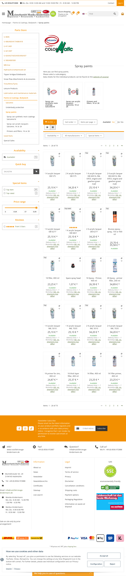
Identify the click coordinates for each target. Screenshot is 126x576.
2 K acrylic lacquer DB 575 (73, 174)
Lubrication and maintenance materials (20, 93)
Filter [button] (50, 122)
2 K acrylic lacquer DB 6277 (94, 230)
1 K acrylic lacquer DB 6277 (52, 230)
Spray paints (11, 112)
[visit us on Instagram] (25, 428)
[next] (122, 146)
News (35, 472)
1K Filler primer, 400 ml (115, 374)
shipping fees (71, 546)
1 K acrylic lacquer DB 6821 (73, 231)
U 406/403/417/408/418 (13, 41)
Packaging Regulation (74, 499)
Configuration (96, 564)
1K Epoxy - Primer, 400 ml (94, 279)
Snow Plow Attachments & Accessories (19, 79)
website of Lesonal (101, 77)
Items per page (87, 122)
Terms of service (72, 472)
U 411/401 (8, 46)
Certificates (38, 486)
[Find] (115, 13)
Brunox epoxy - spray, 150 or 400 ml (114, 231)
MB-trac (7, 65)
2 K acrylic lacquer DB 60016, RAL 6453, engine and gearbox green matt (114, 178)
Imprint (9, 569)
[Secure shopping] (53, 14)
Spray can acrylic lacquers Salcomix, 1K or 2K (17, 125)
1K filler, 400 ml (52, 278)
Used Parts (8, 136)
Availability (51, 135)
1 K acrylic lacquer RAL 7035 (73, 327)
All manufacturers (72, 135)
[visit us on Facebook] (19, 428)
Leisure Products (11, 88)
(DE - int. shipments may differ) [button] (53, 197)
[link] (20, 37)
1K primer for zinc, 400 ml (52, 374)
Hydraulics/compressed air (15, 70)
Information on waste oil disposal (75, 505)
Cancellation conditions (74, 486)
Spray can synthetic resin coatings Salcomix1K (21, 117)
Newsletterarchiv (40, 481)
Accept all (104, 556)
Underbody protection (15, 107)
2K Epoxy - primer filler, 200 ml (114, 279)
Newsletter (37, 476)
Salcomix (9, 102)
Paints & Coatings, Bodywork (16, 98)
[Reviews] (73, 227)
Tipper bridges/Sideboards (15, 74)
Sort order (69, 122)
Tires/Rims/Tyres (11, 84)
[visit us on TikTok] (31, 428)
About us (37, 467)
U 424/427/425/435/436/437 (15, 55)
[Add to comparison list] (59, 153)
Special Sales (9, 140)
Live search (38, 495)
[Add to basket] (36, 171)
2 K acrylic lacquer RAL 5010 (94, 327)
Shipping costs (71, 490)
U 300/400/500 (10, 60)
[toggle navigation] (3, 13)
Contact (111, 3)
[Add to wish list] (59, 156)
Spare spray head (73, 278)
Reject (112, 564)
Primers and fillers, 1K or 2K (18, 131)
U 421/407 (8, 51)
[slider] (36, 207)
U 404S (6, 37)
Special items (93, 135)
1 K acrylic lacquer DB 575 (52, 174)
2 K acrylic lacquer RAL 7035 (114, 327)
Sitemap (36, 490)
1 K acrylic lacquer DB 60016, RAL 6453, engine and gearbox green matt (94, 178)
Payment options (72, 495)
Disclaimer (69, 481)
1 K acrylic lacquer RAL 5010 (52, 327)
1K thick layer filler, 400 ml (73, 374)
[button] (105, 3)
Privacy (17, 569)
